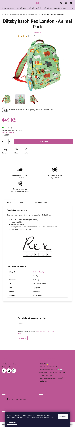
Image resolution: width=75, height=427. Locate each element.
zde (51, 417)
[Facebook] (4, 370)
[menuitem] (7, 8)
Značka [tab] (40, 202)
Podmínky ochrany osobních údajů (51, 378)
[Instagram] (8, 370)
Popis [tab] (9, 202)
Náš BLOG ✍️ (43, 364)
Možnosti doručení (8, 133)
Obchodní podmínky (46, 375)
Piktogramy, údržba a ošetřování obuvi (52, 372)
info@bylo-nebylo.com (10, 364)
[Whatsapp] (13, 370)
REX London (37, 32)
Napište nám (43, 381)
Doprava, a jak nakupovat (48, 367)
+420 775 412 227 (8, 366)
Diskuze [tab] (21, 202)
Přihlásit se (22, 338)
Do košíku (45, 141)
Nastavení (12, 422)
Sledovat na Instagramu (17, 399)
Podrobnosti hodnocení (49, 36)
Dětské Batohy (38, 272)
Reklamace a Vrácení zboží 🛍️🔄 (50, 370)
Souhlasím (62, 416)
